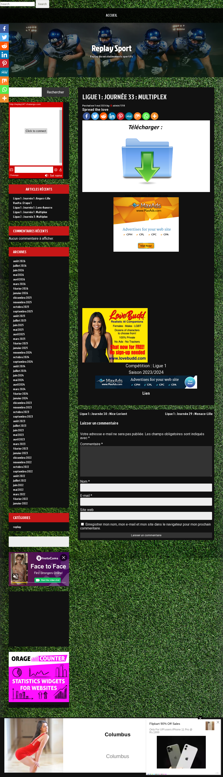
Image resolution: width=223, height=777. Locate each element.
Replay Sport (112, 48)
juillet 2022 (19, 480)
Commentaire (91, 444)
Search (42, 4)
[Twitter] (95, 116)
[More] (154, 116)
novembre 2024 (22, 352)
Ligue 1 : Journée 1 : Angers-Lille (31, 198)
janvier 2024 (20, 398)
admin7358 (119, 105)
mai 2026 (18, 275)
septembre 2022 (23, 471)
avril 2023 (19, 439)
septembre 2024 (23, 361)
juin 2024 (18, 375)
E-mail (86, 496)
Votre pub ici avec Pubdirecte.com (146, 195)
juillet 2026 (19, 265)
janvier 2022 (20, 503)
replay (17, 527)
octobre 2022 (21, 467)
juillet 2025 (19, 320)
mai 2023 (18, 435)
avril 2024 (19, 384)
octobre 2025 (21, 307)
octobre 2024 (21, 357)
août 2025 (19, 316)
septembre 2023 (23, 416)
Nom (85, 481)
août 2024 (19, 366)
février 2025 (20, 343)
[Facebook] (86, 116)
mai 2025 (18, 329)
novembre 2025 (22, 302)
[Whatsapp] (146, 116)
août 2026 (19, 261)
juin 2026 (18, 270)
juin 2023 (18, 430)
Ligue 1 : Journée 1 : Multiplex (30, 212)
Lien (146, 393)
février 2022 (20, 499)
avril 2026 (19, 279)
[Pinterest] (120, 116)
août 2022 (19, 476)
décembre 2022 (22, 457)
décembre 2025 (22, 297)
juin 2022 (18, 485)
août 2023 (19, 421)
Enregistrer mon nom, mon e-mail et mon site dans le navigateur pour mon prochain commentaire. (145, 526)
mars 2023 (19, 444)
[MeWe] (129, 116)
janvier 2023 (20, 453)
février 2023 (20, 448)
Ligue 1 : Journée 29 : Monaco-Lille (189, 413)
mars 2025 (19, 339)
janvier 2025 (20, 348)
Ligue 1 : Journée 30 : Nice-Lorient (103, 413)
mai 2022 (18, 489)
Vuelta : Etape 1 (22, 203)
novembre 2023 (22, 407)
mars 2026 (19, 284)
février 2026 (20, 288)
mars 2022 (19, 494)
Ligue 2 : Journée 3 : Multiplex (30, 216)
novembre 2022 (22, 462)
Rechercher (55, 92)
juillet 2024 (19, 371)
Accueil (111, 15)
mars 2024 (19, 389)
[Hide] (1, 106)
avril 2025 (19, 334)
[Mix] (137, 116)
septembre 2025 (23, 311)
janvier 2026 (20, 293)
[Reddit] (103, 116)
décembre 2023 (22, 403)
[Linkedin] (112, 116)
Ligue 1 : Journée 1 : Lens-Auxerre (32, 207)
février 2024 (20, 393)
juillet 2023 (19, 425)
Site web (87, 510)
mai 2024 (18, 380)
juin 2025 (18, 325)
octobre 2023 (21, 412)
